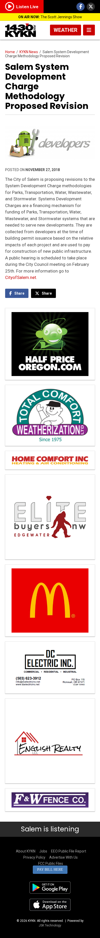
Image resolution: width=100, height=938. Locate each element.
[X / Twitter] (91, 7)
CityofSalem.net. (21, 277)
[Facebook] (80, 7)
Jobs (43, 851)
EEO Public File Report (68, 851)
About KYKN (25, 851)
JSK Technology (50, 925)
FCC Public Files (50, 863)
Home (10, 52)
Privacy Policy (34, 857)
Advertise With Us (63, 857)
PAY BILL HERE (50, 869)
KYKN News (28, 52)
